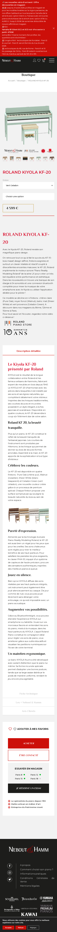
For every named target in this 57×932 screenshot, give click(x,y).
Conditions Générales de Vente (37, 880)
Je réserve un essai (28, 788)
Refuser (21, 928)
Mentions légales (29, 886)
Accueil (11, 81)
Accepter (8, 928)
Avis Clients (28, 711)
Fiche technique (28, 693)
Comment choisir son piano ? (36, 869)
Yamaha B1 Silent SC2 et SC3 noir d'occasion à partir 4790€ (23, 31)
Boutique (21, 81)
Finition (6, 180)
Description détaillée (29, 351)
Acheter (28, 743)
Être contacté (28, 755)
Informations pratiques (33, 874)
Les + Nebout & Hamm (28, 702)
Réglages (33, 928)
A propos (25, 865)
